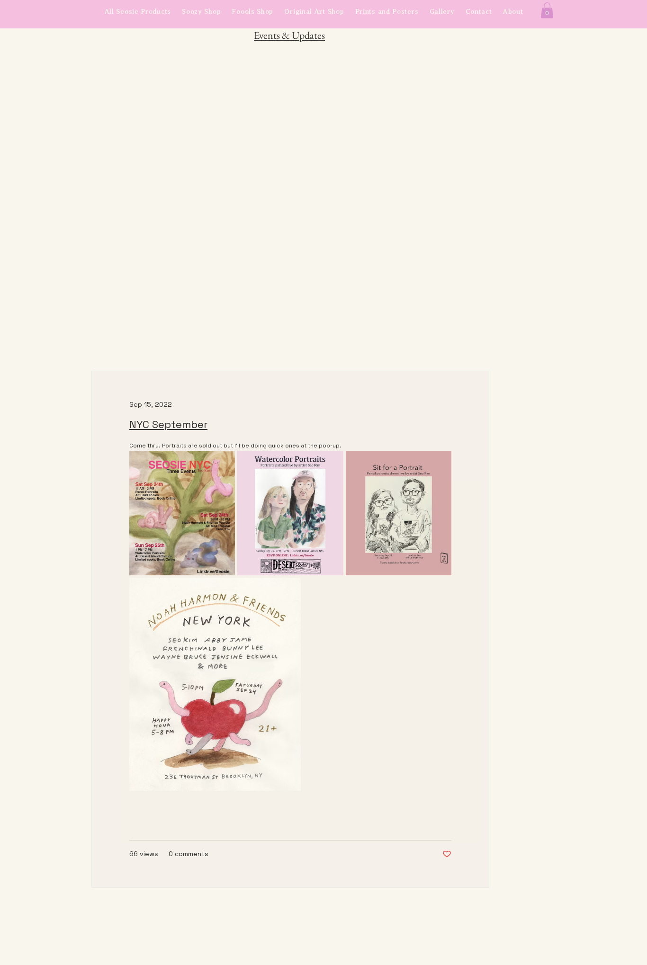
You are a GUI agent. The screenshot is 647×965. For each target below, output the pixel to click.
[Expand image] (182, 513)
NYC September (168, 424)
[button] (547, 10)
